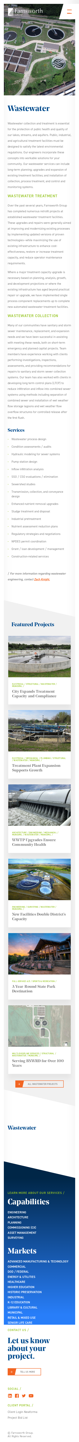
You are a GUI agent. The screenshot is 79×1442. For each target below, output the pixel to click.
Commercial (17, 1267)
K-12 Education (19, 1302)
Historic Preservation (25, 1292)
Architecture (18, 1217)
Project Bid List (18, 1418)
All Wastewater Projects (43, 1084)
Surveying (16, 1238)
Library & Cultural (22, 1307)
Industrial (16, 1297)
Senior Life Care (20, 1323)
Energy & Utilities (21, 1277)
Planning (14, 1222)
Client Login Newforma (22, 1412)
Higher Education (21, 1287)
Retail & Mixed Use (22, 1318)
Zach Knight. (42, 579)
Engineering (17, 1212)
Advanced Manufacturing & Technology (38, 1261)
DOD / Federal (18, 1272)
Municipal (15, 1312)
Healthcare (16, 1282)
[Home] (25, 12)
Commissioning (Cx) (22, 1227)
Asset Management (22, 1233)
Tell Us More (27, 1371)
